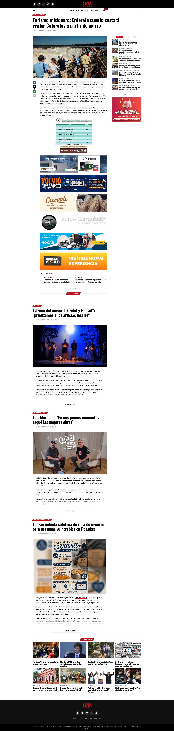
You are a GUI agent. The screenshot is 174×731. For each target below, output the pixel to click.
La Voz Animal (94, 10)
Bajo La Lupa (84, 10)
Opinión (103, 9)
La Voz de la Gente (74, 10)
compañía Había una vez (55, 376)
